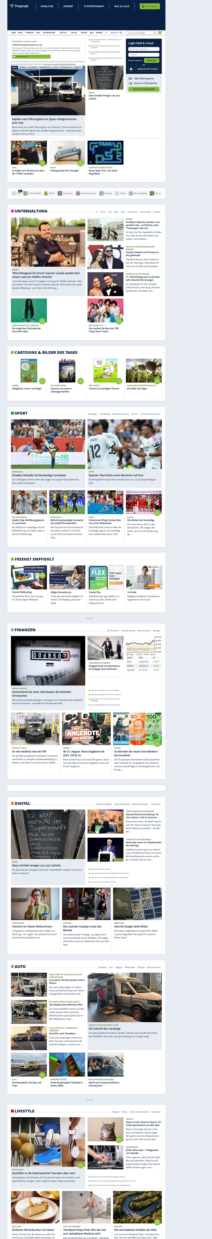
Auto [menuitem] (38, 32)
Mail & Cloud (122, 6)
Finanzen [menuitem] (29, 32)
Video (116, 212)
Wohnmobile (130, 967)
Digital (22, 803)
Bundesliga (92, 414)
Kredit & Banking (128, 630)
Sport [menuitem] (20, 32)
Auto (20, 966)
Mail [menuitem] (92, 32)
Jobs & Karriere (113, 630)
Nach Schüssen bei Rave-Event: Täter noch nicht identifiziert (105, 46)
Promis (103, 212)
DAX (129, 661)
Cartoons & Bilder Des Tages (46, 352)
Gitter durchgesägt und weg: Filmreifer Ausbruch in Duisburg (106, 59)
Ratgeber (116, 1112)
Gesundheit (156, 1112)
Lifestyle (24, 1111)
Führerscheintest (154, 967)
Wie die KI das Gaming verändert (101, 869)
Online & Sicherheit (122, 804)
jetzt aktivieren (22, 56)
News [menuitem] (13, 32)
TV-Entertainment (94, 6)
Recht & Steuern (144, 630)
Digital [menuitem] (74, 32)
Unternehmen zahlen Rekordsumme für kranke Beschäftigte (105, 700)
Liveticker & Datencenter (151, 414)
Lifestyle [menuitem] (63, 32)
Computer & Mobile (104, 804)
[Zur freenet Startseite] (19, 6)
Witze (123, 212)
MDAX (130, 665)
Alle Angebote (151, 6)
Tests (111, 967)
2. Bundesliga (104, 414)
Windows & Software (140, 804)
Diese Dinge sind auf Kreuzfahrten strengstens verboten (108, 1177)
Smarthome (156, 804)
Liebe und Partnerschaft (139, 1112)
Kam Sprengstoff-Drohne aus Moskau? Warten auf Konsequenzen (106, 40)
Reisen (124, 1112)
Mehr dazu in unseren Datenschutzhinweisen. (60, 64)
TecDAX (131, 669)
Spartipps (157, 630)
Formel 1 (134, 414)
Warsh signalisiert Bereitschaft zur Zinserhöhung (105, 705)
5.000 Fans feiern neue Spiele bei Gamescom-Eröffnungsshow (109, 878)
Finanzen (25, 629)
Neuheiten (102, 967)
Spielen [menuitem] (84, 32)
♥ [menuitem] (106, 33)
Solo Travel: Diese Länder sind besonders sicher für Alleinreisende (111, 1185)
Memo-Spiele (145, 212)
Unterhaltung (31, 211)
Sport (21, 413)
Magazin (119, 967)
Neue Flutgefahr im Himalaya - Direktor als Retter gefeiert (105, 53)
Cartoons (157, 212)
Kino (110, 212)
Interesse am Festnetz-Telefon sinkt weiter (103, 882)
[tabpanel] (48, 98)
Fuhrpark (141, 967)
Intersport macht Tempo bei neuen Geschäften (105, 690)
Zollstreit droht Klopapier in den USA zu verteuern (106, 694)
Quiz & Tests (133, 212)
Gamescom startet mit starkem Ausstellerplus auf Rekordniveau (110, 873)
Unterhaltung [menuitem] (49, 32)
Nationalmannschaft (120, 414)
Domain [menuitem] (99, 32)
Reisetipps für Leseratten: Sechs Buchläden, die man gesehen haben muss (113, 1181)
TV (97, 212)
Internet (68, 6)
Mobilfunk (47, 6)
